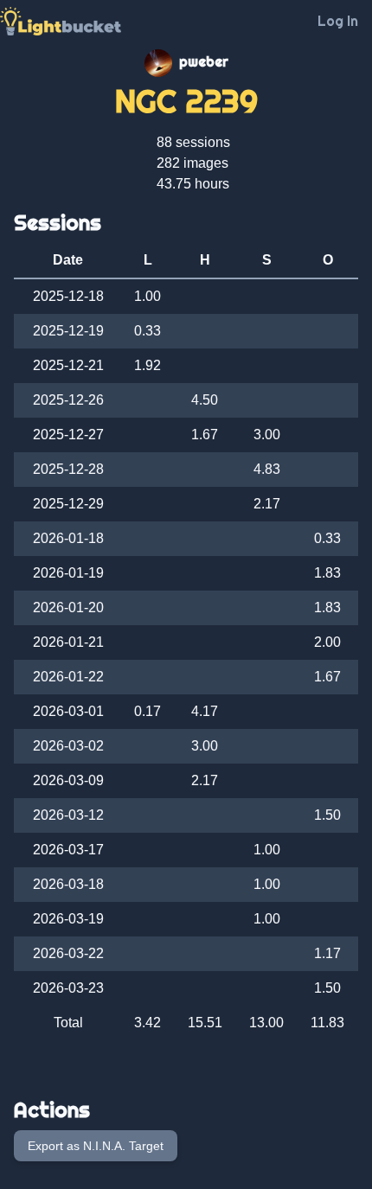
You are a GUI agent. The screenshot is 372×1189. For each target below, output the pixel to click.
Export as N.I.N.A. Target (96, 1146)
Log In (337, 20)
